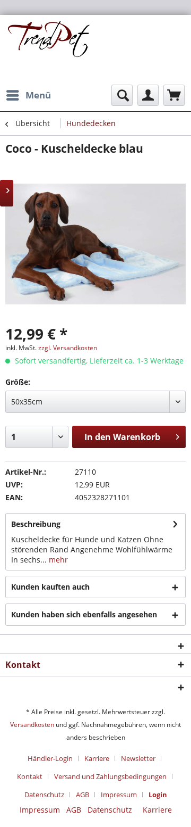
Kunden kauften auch (50, 587)
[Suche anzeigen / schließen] (122, 95)
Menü (38, 95)
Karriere (96, 758)
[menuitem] (28, 95)
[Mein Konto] (148, 95)
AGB (82, 794)
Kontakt (29, 776)
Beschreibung (35, 524)
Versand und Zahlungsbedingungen (110, 776)
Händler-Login (50, 758)
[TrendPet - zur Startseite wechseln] (50, 50)
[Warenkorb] (174, 95)
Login (158, 794)
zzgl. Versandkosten (67, 347)
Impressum (119, 794)
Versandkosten (32, 724)
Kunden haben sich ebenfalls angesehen (84, 614)
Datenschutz (44, 794)
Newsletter (138, 758)
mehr (57, 560)
